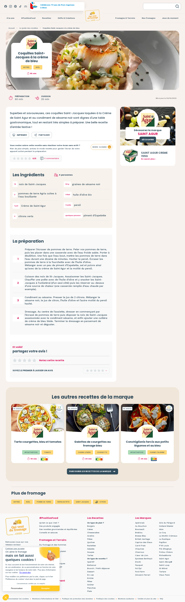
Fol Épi (138, 568)
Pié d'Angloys (165, 549)
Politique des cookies (105, 599)
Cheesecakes (93, 532)
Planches (91, 588)
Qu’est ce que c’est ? (49, 523)
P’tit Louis (164, 545)
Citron (103, 502)
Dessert (90, 572)
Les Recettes (95, 518)
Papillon (163, 542)
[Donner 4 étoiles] (29, 360)
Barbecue (91, 565)
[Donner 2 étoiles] (19, 360)
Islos (161, 529)
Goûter (90, 585)
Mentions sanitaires (126, 599)
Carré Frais (140, 545)
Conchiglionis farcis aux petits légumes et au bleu (147, 443)
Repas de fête (63, 502)
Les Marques (143, 518)
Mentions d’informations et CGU (45, 599)
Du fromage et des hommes (52, 545)
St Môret (163, 568)
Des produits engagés (49, 526)
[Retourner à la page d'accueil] (92, 15)
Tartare (162, 572)
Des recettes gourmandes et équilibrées (58, 529)
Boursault (139, 529)
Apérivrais (139, 523)
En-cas (90, 575)
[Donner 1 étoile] (15, 360)
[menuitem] (10, 18)
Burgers (91, 526)
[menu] (10, 18)
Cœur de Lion (141, 555)
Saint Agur (164, 558)
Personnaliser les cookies (18, 599)
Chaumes (139, 549)
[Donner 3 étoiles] (24, 360)
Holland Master (166, 526)
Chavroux (139, 552)
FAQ (161, 599)
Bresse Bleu (140, 536)
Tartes (90, 555)
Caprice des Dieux (143, 542)
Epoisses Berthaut (143, 558)
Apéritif (90, 562)
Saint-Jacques (82, 502)
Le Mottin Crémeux (168, 536)
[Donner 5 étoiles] (34, 360)
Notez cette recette (51, 360)
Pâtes (89, 539)
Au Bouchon (141, 526)
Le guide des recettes (28, 28)
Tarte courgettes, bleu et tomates (37, 442)
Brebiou (138, 532)
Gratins (90, 536)
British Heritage (142, 539)
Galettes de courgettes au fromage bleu (92, 443)
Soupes (90, 552)
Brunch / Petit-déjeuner (98, 568)
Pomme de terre (44, 502)
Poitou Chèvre (166, 552)
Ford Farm (140, 572)
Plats (89, 591)
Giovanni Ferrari (142, 575)
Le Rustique (164, 539)
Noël (38, 67)
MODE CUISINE (99, 147)
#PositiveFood (48, 518)
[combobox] (160, 6)
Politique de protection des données (77, 599)
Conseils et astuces (48, 532)
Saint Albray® (165, 562)
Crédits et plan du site (147, 599)
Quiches (91, 542)
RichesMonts (165, 555)
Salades (90, 549)
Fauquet (139, 565)
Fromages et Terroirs (52, 540)
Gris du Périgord (167, 523)
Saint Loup (164, 565)
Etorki (138, 562)
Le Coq (162, 532)
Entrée (26, 67)
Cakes (90, 529)
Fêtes (89, 581)
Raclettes (91, 545)
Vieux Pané (164, 575)
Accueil (12, 28)
